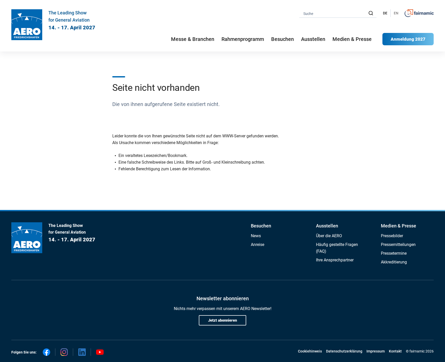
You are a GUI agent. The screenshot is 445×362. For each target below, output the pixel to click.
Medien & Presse (352, 39)
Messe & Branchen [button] (192, 39)
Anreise (257, 244)
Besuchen (261, 225)
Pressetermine (394, 253)
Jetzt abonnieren (222, 320)
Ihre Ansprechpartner (335, 260)
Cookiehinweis (310, 351)
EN (396, 13)
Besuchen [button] (282, 39)
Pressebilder (392, 235)
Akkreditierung (394, 262)
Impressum (375, 351)
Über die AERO (329, 235)
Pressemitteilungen (398, 244)
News (256, 235)
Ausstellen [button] (313, 39)
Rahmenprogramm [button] (242, 39)
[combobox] (337, 13)
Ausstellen (327, 225)
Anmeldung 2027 (408, 39)
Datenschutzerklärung (344, 351)
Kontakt (395, 351)
